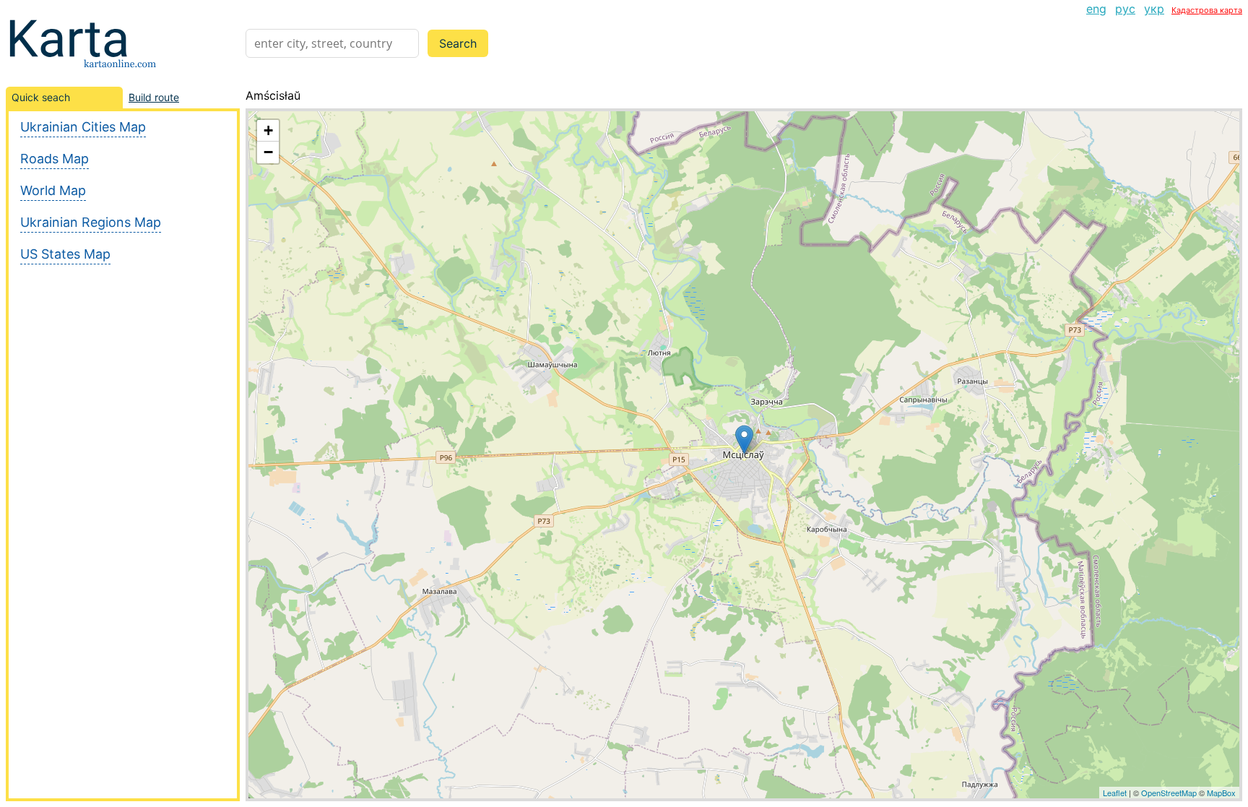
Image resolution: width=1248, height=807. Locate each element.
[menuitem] (1096, 8)
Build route (154, 97)
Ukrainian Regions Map (90, 222)
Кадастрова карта (1206, 10)
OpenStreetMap (1169, 792)
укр (1154, 8)
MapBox (1221, 792)
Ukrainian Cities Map (83, 126)
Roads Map (54, 158)
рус (1125, 8)
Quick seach (41, 97)
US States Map (65, 254)
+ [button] (268, 130)
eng (1096, 8)
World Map (53, 190)
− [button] (268, 152)
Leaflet (1115, 792)
